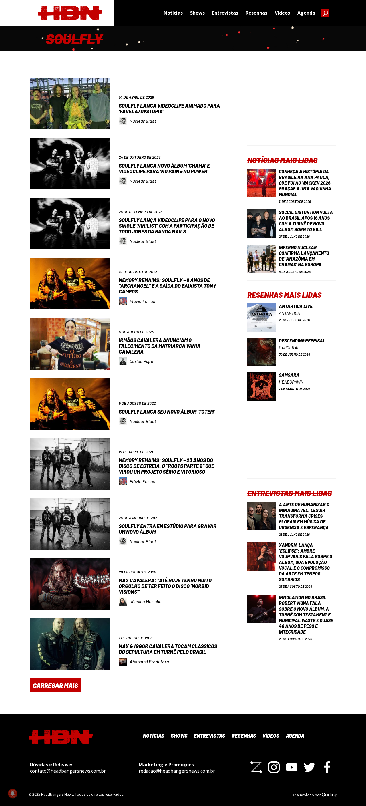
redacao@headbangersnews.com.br (177, 771)
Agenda (306, 13)
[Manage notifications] (12, 793)
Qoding (329, 794)
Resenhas (256, 13)
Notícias (173, 13)
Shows (197, 13)
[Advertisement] (291, 109)
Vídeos (282, 13)
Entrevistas (225, 13)
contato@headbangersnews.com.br (68, 771)
